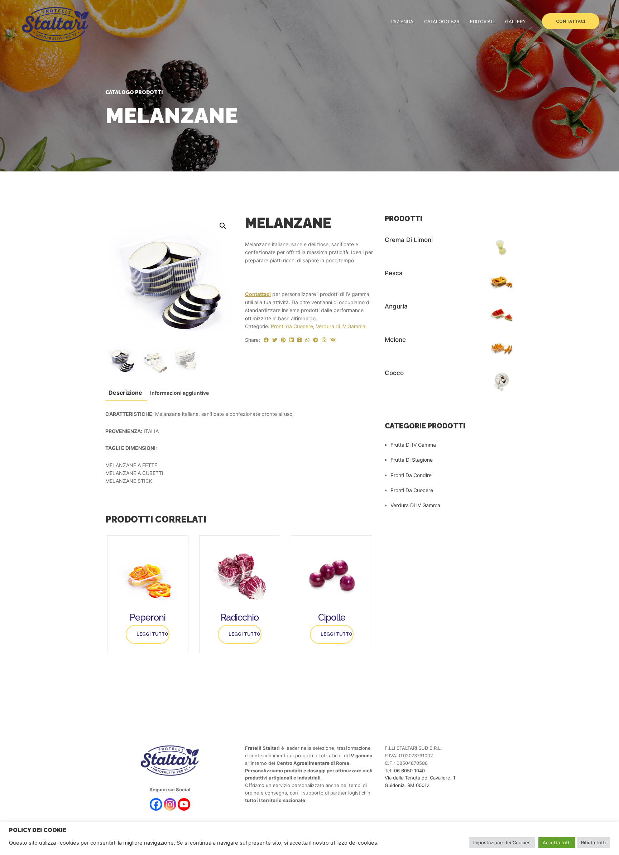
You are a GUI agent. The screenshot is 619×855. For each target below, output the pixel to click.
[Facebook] (156, 804)
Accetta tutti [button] (557, 842)
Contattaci (570, 21)
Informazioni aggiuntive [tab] (179, 393)
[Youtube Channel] (184, 804)
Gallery (515, 21)
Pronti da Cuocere (292, 326)
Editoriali (482, 21)
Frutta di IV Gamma (413, 445)
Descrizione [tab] (125, 392)
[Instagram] (170, 804)
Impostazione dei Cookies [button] (502, 842)
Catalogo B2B (441, 21)
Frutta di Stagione (411, 460)
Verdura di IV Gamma (340, 326)
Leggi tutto (152, 634)
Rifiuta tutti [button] (593, 842)
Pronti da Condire (411, 475)
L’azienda (402, 21)
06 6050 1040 (409, 770)
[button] (222, 225)
